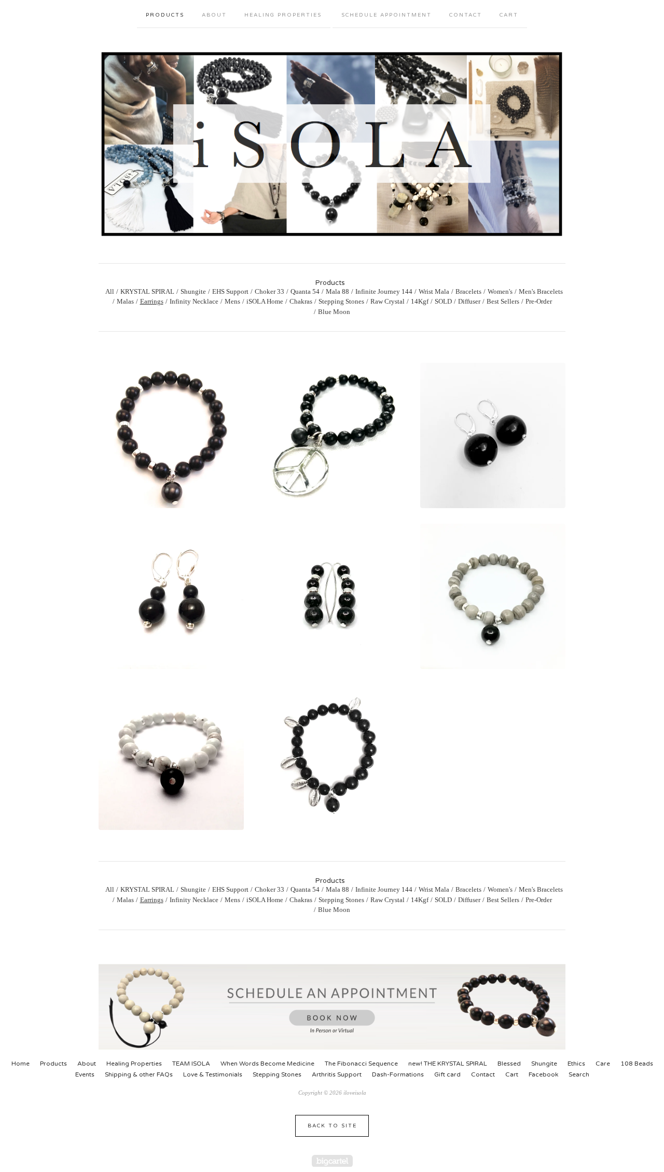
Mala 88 (337, 291)
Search (579, 1074)
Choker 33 (269, 291)
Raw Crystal (387, 301)
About (214, 15)
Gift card (447, 1074)
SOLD (443, 301)
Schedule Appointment (386, 15)
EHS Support (230, 291)
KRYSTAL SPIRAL (147, 291)
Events (84, 1074)
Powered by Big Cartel (332, 1161)
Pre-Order (538, 301)
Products (165, 15)
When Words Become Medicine (267, 1063)
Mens (232, 301)
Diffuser (469, 301)
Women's (500, 291)
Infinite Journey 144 (383, 291)
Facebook (543, 1074)
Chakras (300, 301)
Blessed (509, 1063)
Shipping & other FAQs (139, 1074)
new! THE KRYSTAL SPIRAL (447, 1063)
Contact (465, 15)
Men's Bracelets (541, 291)
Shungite (193, 291)
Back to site (332, 1126)
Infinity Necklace (194, 301)
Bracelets (468, 291)
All (109, 291)
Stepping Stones (341, 301)
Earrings (151, 301)
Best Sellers (503, 301)
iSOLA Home (264, 301)
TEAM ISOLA (191, 1063)
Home (20, 1063)
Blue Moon (334, 312)
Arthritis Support (337, 1074)
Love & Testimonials (212, 1074)
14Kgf (419, 301)
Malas (125, 301)
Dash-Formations (398, 1074)
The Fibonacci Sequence (361, 1063)
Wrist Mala (434, 291)
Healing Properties (283, 15)
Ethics (576, 1063)
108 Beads (636, 1063)
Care (603, 1063)
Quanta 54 (305, 291)
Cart (509, 15)
